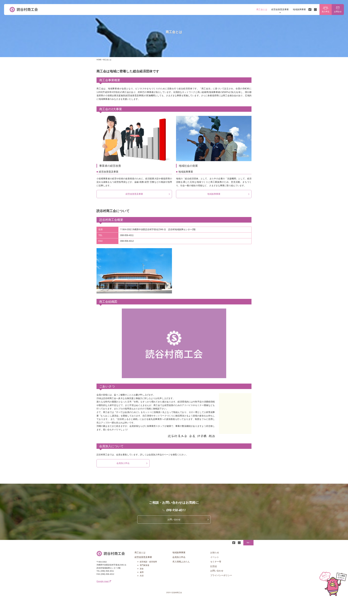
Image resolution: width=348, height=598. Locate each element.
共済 (142, 576)
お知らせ (214, 552)
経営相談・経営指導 (148, 562)
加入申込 (325, 11)
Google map (103, 581)
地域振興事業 (299, 9)
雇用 (142, 572)
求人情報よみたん (181, 561)
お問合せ (338, 11)
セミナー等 (215, 561)
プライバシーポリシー (221, 575)
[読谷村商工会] (24, 9)
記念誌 (213, 566)
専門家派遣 (144, 565)
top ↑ (248, 542)
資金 (142, 569)
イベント (214, 557)
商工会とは (261, 9)
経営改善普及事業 (280, 9)
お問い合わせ (174, 519)
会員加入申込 (123, 463)
